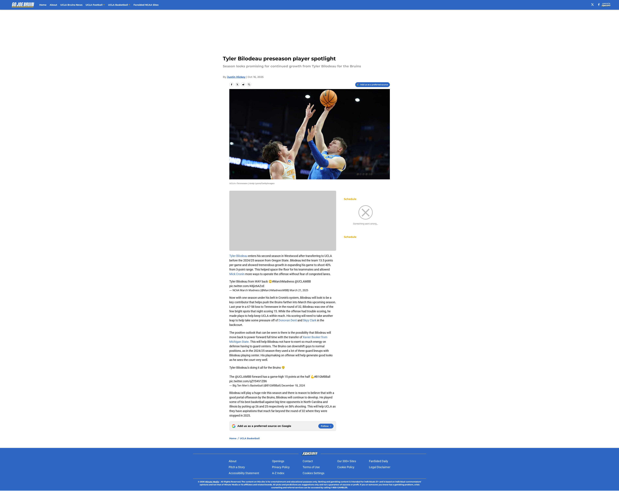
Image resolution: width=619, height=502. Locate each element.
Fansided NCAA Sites (146, 4)
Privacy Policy (281, 467)
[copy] (249, 84)
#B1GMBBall (322, 376)
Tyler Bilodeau (238, 256)
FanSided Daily (378, 461)
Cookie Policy (345, 467)
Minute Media (212, 481)
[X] (592, 4)
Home (42, 4)
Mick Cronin (237, 274)
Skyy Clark (309, 320)
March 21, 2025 (299, 290)
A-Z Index (278, 473)
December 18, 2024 (293, 385)
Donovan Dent (288, 320)
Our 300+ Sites (346, 461)
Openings (278, 461)
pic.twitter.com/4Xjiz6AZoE (246, 286)
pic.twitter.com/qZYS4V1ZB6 (248, 381)
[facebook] (599, 4)
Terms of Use (311, 467)
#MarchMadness (283, 281)
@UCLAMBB (303, 281)
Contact (308, 461)
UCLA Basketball (250, 438)
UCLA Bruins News (71, 4)
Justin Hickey (236, 77)
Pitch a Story (237, 467)
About (53, 4)
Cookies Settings (313, 473)
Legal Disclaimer (379, 467)
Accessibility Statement (244, 473)
